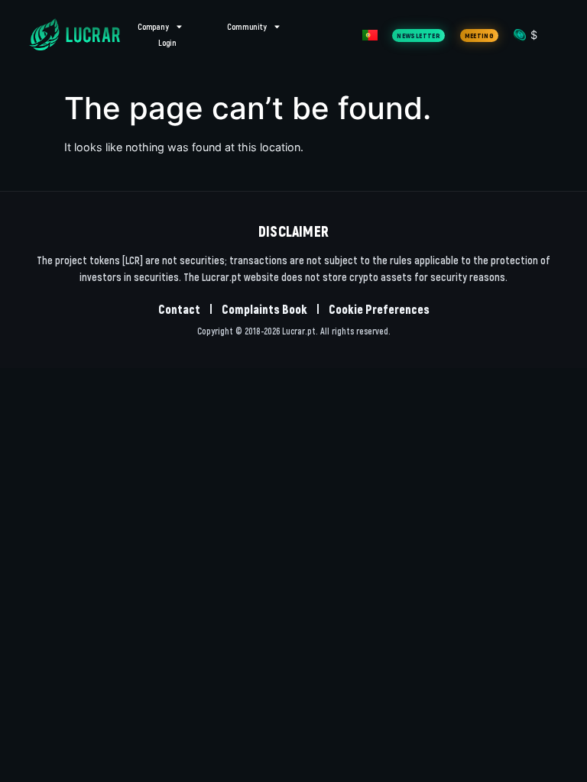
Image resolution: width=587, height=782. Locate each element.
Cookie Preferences (379, 309)
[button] (418, 35)
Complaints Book (264, 309)
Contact (179, 309)
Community (246, 26)
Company (153, 26)
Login (167, 42)
